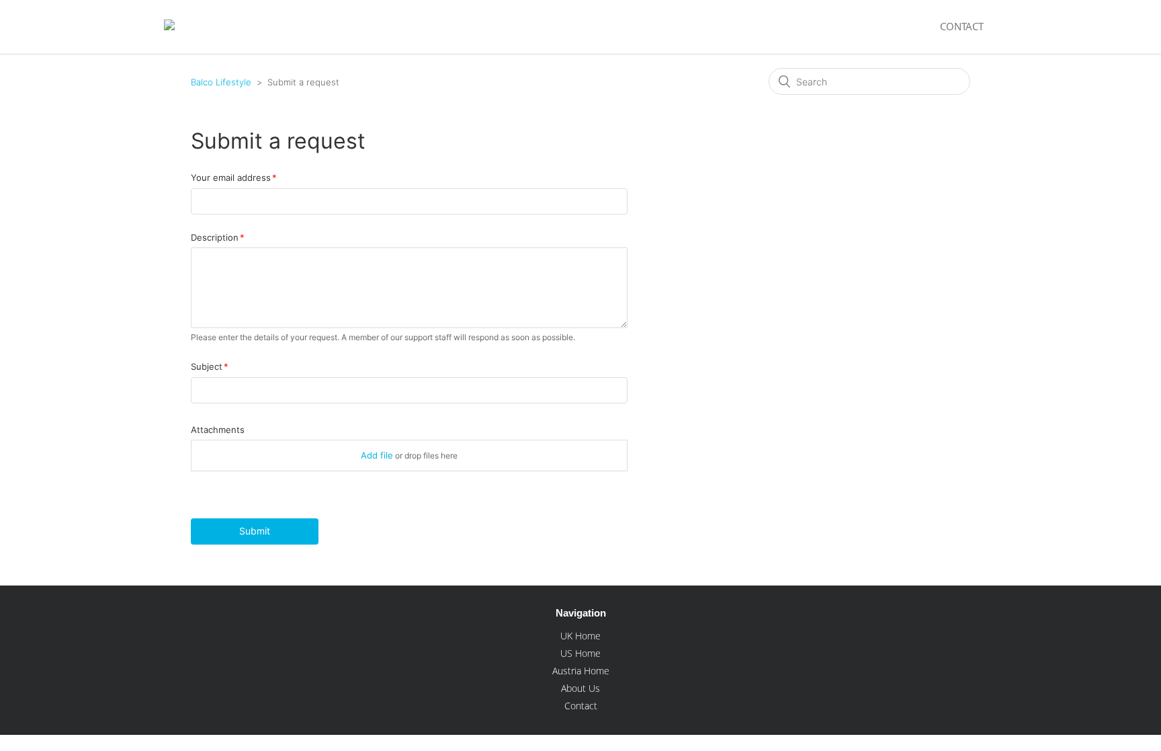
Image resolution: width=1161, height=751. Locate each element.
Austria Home (580, 670)
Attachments (218, 429)
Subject (206, 366)
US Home (580, 653)
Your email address (231, 177)
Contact (962, 26)
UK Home (580, 635)
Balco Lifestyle (221, 82)
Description (215, 237)
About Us (580, 688)
